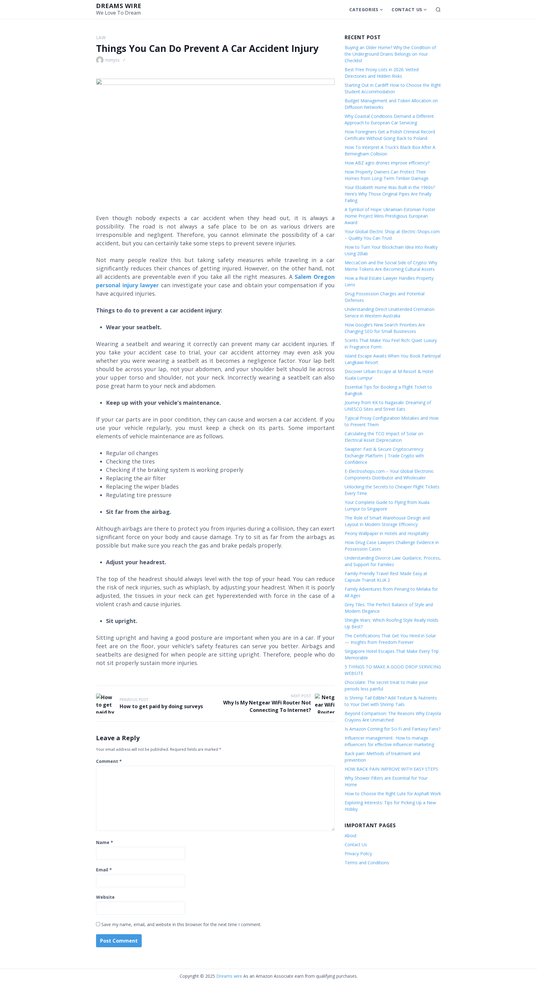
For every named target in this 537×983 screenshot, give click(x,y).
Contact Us (407, 9)
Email (104, 870)
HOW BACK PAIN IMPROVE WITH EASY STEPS (391, 769)
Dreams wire (118, 6)
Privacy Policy (358, 853)
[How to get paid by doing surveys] (106, 703)
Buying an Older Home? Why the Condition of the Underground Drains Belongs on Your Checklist (390, 53)
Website (105, 897)
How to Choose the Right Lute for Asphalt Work (393, 793)
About (351, 835)
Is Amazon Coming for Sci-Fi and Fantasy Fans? (392, 729)
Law (101, 37)
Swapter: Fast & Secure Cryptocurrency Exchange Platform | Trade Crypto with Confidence (384, 455)
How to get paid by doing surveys (161, 706)
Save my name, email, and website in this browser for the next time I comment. (181, 924)
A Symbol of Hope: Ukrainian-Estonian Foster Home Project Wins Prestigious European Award (390, 215)
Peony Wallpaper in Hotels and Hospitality (387, 533)
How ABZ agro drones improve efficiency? (387, 163)
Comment (109, 761)
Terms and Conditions (367, 862)
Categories (364, 9)
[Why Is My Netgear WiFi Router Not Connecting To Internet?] (325, 703)
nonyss (112, 60)
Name (104, 842)
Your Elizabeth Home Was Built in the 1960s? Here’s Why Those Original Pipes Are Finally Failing (390, 193)
